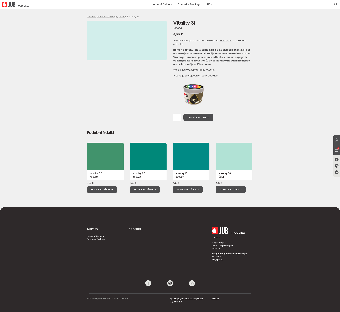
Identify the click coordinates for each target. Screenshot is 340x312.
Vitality (122, 16)
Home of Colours (162, 4)
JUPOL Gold (225, 40)
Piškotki (215, 298)
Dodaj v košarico (198, 117)
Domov (91, 16)
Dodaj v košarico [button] (102, 189)
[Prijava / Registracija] (337, 140)
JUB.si (209, 4)
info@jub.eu (217, 259)
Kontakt (135, 229)
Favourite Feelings (189, 4)
